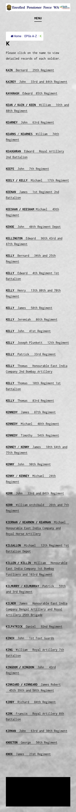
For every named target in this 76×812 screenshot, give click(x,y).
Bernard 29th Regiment (30, 70)
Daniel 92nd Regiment (34, 626)
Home (17, 36)
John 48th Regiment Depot (33, 226)
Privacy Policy (36, 798)
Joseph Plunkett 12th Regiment (37, 342)
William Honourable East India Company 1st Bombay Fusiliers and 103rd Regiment (36, 568)
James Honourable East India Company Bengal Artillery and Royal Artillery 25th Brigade (36, 609)
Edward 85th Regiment (31, 93)
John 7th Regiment (27, 168)
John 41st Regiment (28, 331)
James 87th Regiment (31, 412)
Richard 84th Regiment (31, 702)
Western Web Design (47, 793)
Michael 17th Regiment (37, 180)
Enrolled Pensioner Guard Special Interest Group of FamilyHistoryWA (36, 785)
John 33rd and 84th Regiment (36, 81)
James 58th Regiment (29, 307)
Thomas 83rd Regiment (30, 400)
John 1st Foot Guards (30, 638)
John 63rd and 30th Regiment (36, 731)
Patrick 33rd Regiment (31, 354)
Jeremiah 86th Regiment (31, 319)
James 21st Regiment (28, 754)
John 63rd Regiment (30, 122)
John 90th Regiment (28, 464)
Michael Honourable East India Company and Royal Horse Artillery (37, 528)
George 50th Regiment (31, 742)
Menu (38, 18)
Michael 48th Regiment (32, 423)
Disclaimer (16, 798)
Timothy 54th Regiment (32, 435)
